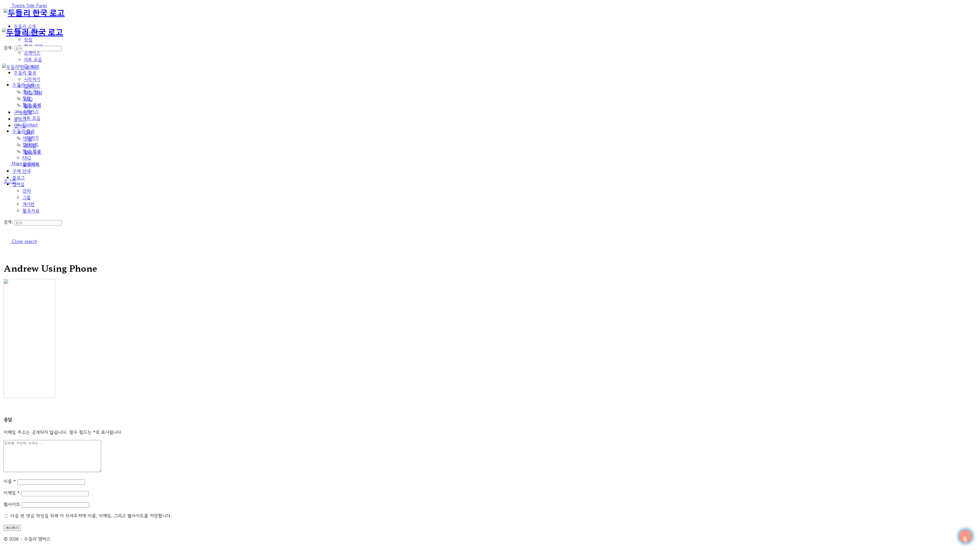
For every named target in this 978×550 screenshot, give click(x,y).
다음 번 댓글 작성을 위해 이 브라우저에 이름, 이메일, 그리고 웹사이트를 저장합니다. (91, 515)
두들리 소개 (23, 84)
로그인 (10, 181)
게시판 (28, 204)
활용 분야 (31, 104)
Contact (30, 124)
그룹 (26, 197)
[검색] (5, 41)
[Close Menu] (5, 73)
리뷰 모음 (31, 118)
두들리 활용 (23, 131)
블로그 (18, 177)
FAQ (26, 157)
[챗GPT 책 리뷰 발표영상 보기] (965, 536)
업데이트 (30, 144)
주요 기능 (31, 91)
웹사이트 (12, 504)
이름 (10, 481)
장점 (26, 98)
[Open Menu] (5, 24)
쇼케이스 (30, 111)
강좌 (26, 190)
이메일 (12, 492)
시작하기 (30, 137)
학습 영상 (31, 151)
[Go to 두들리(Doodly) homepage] (34, 13)
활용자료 (30, 210)
